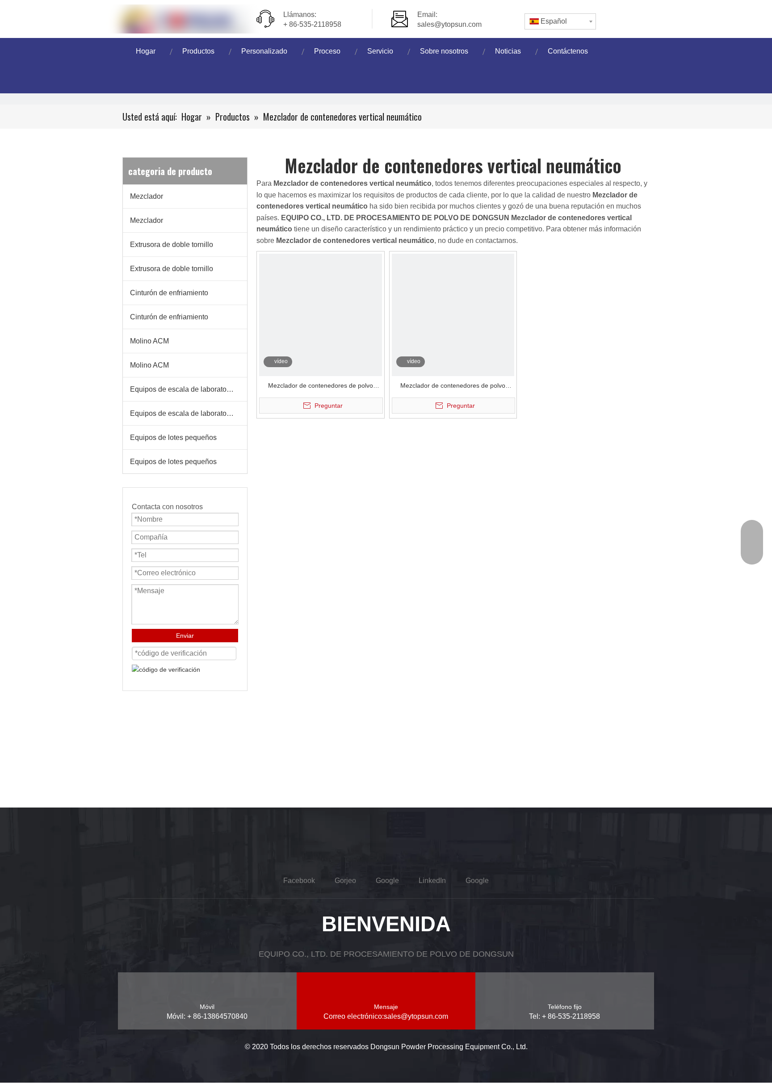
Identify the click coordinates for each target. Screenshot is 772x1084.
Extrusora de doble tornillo (171, 244)
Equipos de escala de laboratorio (182, 389)
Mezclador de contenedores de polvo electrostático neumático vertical (320, 386)
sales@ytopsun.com (449, 24)
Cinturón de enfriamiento (169, 293)
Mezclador (146, 196)
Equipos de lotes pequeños (173, 437)
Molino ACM (149, 341)
